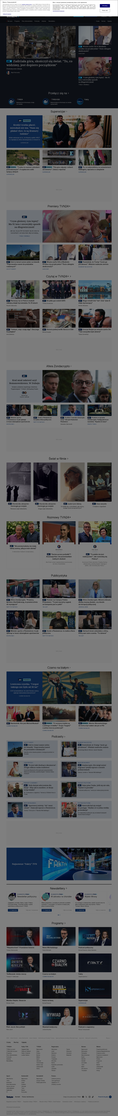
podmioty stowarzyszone (27, 4)
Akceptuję (104, 5)
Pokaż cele (105, 10)
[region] (59, 8)
